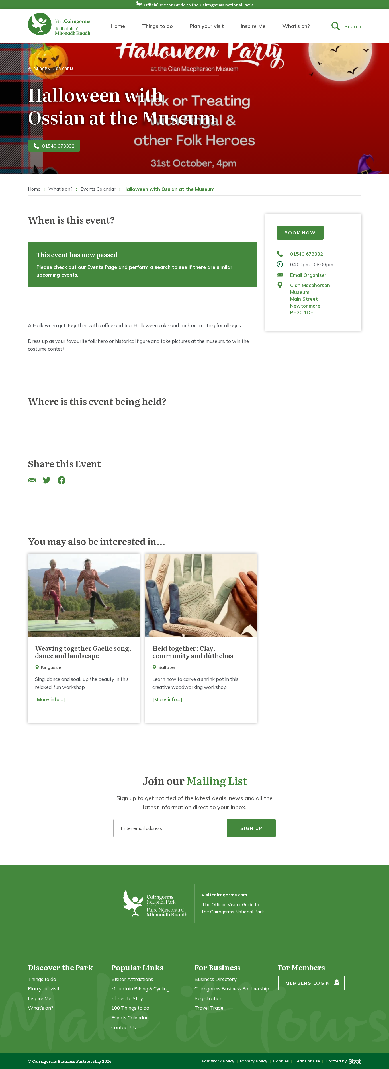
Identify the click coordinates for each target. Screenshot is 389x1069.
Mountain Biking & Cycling (140, 989)
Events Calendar (98, 189)
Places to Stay (127, 998)
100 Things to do (130, 1008)
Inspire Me (253, 26)
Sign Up (251, 828)
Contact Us (123, 1027)
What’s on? (296, 26)
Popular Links (137, 967)
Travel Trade (209, 1008)
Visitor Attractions (132, 979)
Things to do (157, 26)
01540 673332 (58, 146)
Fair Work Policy (218, 1061)
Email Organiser (308, 275)
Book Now (300, 232)
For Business (218, 967)
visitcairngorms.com (224, 895)
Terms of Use (307, 1061)
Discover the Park (60, 967)
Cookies (281, 1061)
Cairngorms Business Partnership (232, 989)
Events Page (102, 267)
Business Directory (216, 979)
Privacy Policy (253, 1061)
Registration (208, 998)
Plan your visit (207, 26)
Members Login (308, 983)
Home (118, 26)
